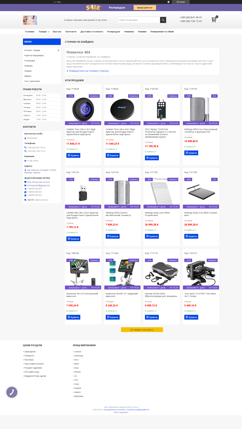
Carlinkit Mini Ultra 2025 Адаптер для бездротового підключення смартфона (82, 215)
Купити (75, 155)
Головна (29, 31)
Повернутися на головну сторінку (89, 70)
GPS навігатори (31, 371)
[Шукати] (163, 20)
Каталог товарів (32, 50)
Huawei (77, 388)
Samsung (78, 355)
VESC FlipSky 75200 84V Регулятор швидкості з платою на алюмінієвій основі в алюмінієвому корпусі (160, 133)
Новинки (129, 31)
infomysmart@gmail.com (38, 185)
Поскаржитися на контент (114, 409)
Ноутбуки (28, 359)
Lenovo (77, 351)
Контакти (71, 31)
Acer (76, 359)
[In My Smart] (30, 20)
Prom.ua (135, 407)
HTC (76, 380)
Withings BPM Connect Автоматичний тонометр (118, 213)
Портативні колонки (34, 363)
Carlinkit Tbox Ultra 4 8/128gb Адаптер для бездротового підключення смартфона (120, 131)
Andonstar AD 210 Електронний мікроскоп (82, 294)
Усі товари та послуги (141, 329)
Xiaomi (77, 392)
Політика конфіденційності (138, 409)
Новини (142, 31)
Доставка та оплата (92, 31)
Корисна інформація (34, 55)
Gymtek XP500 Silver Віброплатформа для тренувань (161, 294)
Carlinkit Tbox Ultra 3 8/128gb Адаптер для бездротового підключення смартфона (81, 131)
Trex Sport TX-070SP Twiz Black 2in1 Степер (200, 294)
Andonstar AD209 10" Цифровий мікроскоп (122, 294)
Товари (43, 31)
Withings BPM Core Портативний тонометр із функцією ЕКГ (200, 130)
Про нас (57, 31)
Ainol (76, 363)
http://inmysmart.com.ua (38, 182)
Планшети (29, 355)
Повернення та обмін (162, 31)
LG (75, 376)
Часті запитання (32, 81)
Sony (76, 384)
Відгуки (27, 76)
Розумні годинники (33, 367)
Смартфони (29, 351)
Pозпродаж (113, 31)
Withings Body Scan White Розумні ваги (157, 213)
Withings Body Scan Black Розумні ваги (200, 213)
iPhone (77, 371)
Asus (76, 367)
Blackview (78, 396)
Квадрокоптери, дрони (35, 376)
